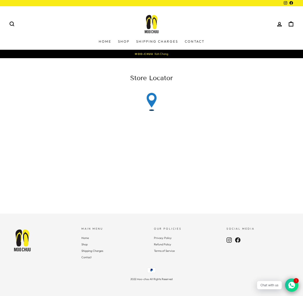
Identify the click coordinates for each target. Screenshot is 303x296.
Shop (124, 41)
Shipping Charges (157, 41)
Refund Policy (162, 244)
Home (105, 41)
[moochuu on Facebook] (237, 240)
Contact (195, 41)
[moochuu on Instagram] (229, 240)
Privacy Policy (163, 238)
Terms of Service (164, 250)
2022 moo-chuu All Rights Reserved (151, 279)
